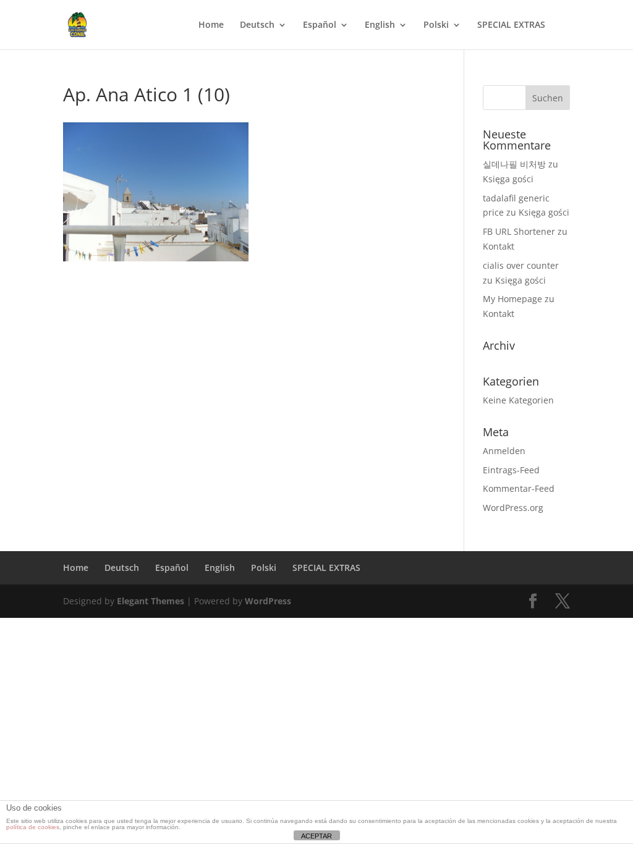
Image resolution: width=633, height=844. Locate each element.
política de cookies (32, 827)
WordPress (268, 601)
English (380, 25)
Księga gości (508, 179)
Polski (436, 25)
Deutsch (257, 25)
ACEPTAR (316, 836)
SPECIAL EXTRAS (511, 25)
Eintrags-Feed (511, 470)
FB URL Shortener (519, 231)
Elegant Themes (150, 601)
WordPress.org (513, 507)
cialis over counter (521, 265)
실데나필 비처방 (514, 164)
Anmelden (504, 451)
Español (319, 25)
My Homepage (512, 299)
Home (211, 25)
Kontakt (498, 246)
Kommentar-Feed (518, 488)
